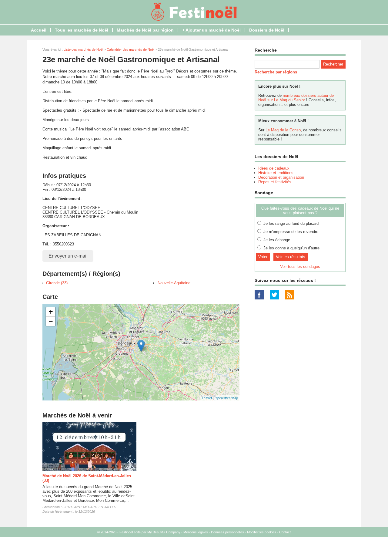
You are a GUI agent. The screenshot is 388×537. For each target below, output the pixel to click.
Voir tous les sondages (300, 266)
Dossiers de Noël (266, 30)
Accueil (38, 30)
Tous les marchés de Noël (81, 30)
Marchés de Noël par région (145, 30)
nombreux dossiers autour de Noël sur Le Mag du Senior (296, 97)
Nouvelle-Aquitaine (174, 283)
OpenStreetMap (226, 397)
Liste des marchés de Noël (83, 49)
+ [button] (51, 312)
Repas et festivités (274, 182)
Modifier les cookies (261, 532)
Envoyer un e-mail (68, 255)
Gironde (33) (57, 283)
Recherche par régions (276, 72)
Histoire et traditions (275, 173)
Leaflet (207, 397)
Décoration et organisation (281, 177)
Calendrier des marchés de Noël (130, 49)
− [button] (51, 321)
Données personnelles (227, 532)
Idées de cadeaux (273, 168)
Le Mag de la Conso (283, 130)
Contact (285, 532)
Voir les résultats (290, 257)
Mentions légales (195, 532)
